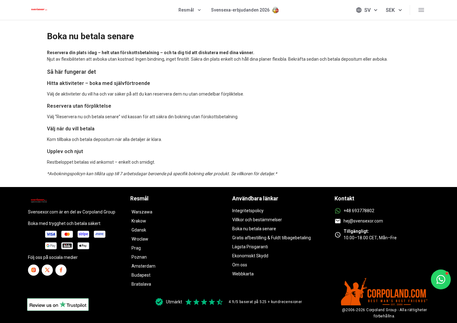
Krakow (139, 220)
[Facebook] (61, 270)
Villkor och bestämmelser (257, 219)
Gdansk (139, 229)
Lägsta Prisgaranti (250, 246)
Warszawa (142, 211)
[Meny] (421, 9)
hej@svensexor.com (363, 220)
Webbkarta (243, 273)
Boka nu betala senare (254, 228)
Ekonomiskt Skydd (250, 255)
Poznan (139, 257)
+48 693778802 (359, 210)
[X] (47, 270)
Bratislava (141, 284)
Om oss (239, 264)
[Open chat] (441, 279)
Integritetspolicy (248, 210)
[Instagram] (33, 270)
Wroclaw (140, 238)
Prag (136, 248)
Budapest (141, 275)
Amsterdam (143, 266)
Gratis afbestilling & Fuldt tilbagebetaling (271, 237)
